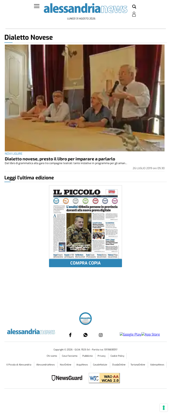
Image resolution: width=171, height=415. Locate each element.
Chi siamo (52, 356)
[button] (134, 6)
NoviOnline (66, 364)
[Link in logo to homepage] (85, 9)
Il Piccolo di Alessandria (19, 364)
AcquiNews (82, 364)
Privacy (102, 356)
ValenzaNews (157, 364)
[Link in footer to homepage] (85, 319)
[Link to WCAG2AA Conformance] (103, 378)
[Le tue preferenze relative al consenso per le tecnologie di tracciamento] (164, 408)
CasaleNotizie (100, 364)
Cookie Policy (117, 356)
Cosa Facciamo (70, 356)
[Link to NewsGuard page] (68, 378)
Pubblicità (87, 356)
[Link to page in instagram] (101, 335)
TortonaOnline (138, 364)
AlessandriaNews (45, 364)
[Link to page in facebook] (70, 335)
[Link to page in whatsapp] (85, 335)
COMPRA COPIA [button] (85, 263)
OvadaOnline (119, 364)
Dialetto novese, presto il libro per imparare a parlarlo (60, 158)
